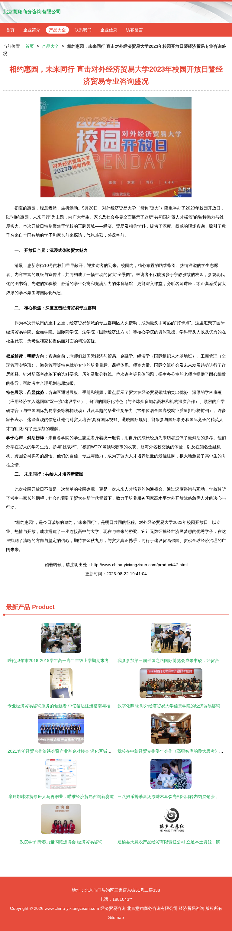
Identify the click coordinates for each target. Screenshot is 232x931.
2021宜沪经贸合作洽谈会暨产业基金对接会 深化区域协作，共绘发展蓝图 (76, 751)
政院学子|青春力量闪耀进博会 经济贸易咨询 (61, 841)
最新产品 (18, 607)
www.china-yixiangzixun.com (72, 908)
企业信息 (108, 30)
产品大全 (57, 30)
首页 (10, 30)
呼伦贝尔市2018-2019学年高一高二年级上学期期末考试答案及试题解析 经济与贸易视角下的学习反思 (103, 660)
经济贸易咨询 (113, 908)
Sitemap (116, 917)
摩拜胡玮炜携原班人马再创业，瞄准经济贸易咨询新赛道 (61, 796)
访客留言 (134, 30)
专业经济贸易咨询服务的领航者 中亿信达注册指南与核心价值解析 (69, 705)
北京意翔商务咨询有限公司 (32, 11)
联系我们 (83, 30)
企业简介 (31, 30)
